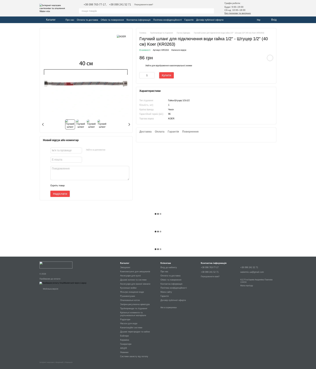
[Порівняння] (265, 8)
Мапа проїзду (246, 285)
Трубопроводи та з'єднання (133, 308)
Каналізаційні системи (131, 327)
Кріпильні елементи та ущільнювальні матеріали (133, 314)
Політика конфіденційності (167, 19)
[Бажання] (256, 8)
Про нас (70, 19)
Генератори (125, 344)
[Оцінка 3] (80, 185)
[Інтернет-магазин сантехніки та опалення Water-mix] (56, 265)
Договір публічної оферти (210, 19)
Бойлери (124, 336)
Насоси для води (128, 323)
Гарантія (189, 19)
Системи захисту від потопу (134, 356)
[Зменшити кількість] (142, 75)
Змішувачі (125, 267)
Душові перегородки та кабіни (135, 331)
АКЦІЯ (123, 348)
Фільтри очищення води (132, 292)
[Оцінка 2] (75, 185)
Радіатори (125, 319)
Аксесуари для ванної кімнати (135, 284)
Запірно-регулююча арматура (135, 304)
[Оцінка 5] (91, 185)
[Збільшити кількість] (152, 75)
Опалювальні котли (130, 300)
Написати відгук (178, 50)
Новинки (124, 352)
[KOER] (121, 36)
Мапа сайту (166, 292)
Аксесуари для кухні (130, 275)
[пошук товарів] (211, 11)
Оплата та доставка (87, 19)
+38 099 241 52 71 (120, 4)
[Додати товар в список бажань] (270, 58)
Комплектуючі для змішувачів (135, 271)
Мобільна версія (50, 289)
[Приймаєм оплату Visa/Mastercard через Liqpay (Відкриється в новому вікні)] (63, 283)
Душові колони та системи (133, 280)
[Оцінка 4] (86, 185)
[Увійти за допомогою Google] (109, 150)
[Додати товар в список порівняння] (261, 58)
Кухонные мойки (128, 288)
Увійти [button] (148, 65)
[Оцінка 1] (70, 185)
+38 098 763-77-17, (95, 4)
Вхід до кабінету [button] (168, 267)
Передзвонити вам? (143, 4)
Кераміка (124, 340)
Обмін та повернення (112, 19)
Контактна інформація (139, 19)
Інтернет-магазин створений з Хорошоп (56, 362)
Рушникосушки (127, 296)
